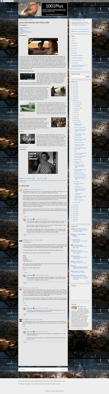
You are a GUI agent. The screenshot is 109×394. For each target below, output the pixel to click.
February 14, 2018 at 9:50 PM (31, 288)
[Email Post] (38, 178)
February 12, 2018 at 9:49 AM (36, 240)
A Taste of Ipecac (77, 250)
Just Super (75, 236)
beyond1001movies (78, 261)
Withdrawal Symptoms (79, 172)
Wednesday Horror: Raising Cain (78, 124)
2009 (74, 221)
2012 (74, 215)
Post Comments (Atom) (46, 374)
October (76, 106)
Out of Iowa (76, 181)
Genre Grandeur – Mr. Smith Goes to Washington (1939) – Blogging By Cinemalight (80, 278)
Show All (88, 281)
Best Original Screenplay (77, 57)
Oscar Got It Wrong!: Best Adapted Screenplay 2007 (80, 130)
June (75, 114)
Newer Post (22, 369)
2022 (74, 92)
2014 (74, 211)
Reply (24, 213)
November (76, 104)
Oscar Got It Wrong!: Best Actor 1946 (80, 148)
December (76, 102)
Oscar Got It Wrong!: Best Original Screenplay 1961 (80, 178)
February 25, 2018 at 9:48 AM (41, 331)
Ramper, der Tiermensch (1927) (79, 262)
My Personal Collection (76, 68)
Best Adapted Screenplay (77, 55)
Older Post (64, 369)
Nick (24, 288)
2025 (74, 86)
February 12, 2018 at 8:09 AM (34, 189)
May (75, 116)
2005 (24, 180)
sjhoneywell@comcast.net (83, 31)
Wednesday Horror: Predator (78, 162)
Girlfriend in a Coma (78, 142)
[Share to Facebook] (45, 178)
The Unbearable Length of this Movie (79, 134)
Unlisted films (74, 43)
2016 (74, 207)
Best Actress (74, 53)
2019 (74, 98)
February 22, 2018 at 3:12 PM (36, 319)
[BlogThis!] (42, 178)
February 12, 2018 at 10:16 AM (41, 275)
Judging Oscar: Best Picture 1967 (80, 268)
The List (73, 40)
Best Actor (73, 50)
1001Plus (73, 38)
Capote (21, 29)
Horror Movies (74, 62)
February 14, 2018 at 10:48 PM (41, 308)
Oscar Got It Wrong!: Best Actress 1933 (80, 197)
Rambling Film (76, 239)
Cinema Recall (76, 256)
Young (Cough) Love (79, 186)
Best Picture (28, 180)
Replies (26, 216)
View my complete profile (77, 328)
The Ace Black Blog (78, 245)
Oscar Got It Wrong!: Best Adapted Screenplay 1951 (80, 190)
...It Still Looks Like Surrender (78, 194)
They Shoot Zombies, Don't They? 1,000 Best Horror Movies (79, 66)
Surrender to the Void (78, 271)
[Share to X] (43, 178)
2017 (74, 205)
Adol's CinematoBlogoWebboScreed (80, 266)
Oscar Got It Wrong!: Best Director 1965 (80, 157)
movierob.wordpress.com (79, 275)
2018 (74, 100)
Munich (21, 33)
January (76, 202)
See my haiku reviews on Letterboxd (79, 29)
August (76, 110)
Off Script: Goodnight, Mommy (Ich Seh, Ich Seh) (79, 166)
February (76, 122)
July (75, 112)
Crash (45, 180)
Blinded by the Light (78, 199)
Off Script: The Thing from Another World (80, 154)
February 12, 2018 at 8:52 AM (41, 219)
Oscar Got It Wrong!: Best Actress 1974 (80, 140)
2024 (74, 88)
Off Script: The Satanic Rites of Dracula (79, 145)
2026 (74, 84)
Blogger (61, 391)
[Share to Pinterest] (46, 178)
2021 (74, 94)
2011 (74, 217)
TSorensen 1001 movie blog (80, 228)
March (75, 120)
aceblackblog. (26, 240)
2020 (74, 96)
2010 (74, 219)
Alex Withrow (26, 319)
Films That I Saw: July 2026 (79, 272)
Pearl (75, 151)
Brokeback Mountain (24, 27)
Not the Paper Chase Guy (80, 174)
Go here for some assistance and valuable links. (80, 24)
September (77, 108)
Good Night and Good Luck (25, 32)
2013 (74, 213)
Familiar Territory (78, 137)
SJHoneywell (30, 219)
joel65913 (25, 189)
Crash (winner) (22, 30)
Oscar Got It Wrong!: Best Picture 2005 (80, 170)
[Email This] (40, 178)
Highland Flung (77, 159)
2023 (74, 90)
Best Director (74, 48)
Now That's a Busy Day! (79, 127)
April (75, 118)
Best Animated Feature (76, 60)
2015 (74, 209)
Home (43, 369)
